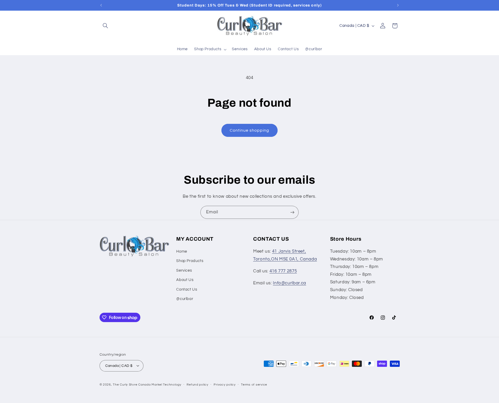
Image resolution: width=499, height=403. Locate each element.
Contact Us (186, 289)
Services (184, 270)
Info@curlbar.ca (289, 283)
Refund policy (197, 384)
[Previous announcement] (101, 5)
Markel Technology (166, 384)
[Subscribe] (292, 212)
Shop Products (189, 261)
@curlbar (184, 299)
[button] (105, 26)
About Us (184, 280)
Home (181, 252)
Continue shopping (250, 130)
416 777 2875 (283, 271)
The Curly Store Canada (131, 384)
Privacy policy (224, 384)
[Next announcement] (398, 5)
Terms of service (254, 384)
